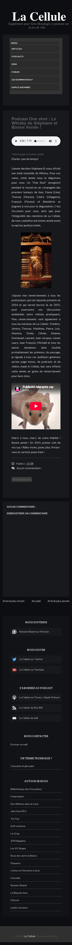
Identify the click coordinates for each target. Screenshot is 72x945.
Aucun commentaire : (29, 468)
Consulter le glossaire (22, 766)
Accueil (36, 601)
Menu (14, 43)
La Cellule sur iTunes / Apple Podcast (39, 697)
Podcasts (17, 56)
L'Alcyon (14, 900)
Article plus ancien (58, 601)
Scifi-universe (17, 825)
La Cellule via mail (28, 717)
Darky (53, 936)
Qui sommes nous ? (22, 79)
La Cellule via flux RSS (31, 707)
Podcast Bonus (22, 479)
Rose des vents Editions (23, 855)
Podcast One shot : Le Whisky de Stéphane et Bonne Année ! (34, 123)
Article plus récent (13, 601)
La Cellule (39, 16)
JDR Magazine (18, 840)
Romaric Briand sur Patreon (34, 631)
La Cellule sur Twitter (31, 659)
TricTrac (15, 818)
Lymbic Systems (19, 907)
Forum (15, 72)
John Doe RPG (18, 811)
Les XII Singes (18, 848)
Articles (17, 48)
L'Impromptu (17, 796)
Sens (14, 64)
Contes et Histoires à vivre (25, 870)
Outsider (15, 877)
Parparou (15, 863)
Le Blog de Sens (19, 892)
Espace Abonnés (21, 87)
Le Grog (14, 833)
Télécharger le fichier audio (28, 154)
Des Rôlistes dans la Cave (24, 803)
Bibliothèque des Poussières (26, 789)
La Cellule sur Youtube (31, 669)
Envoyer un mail (18, 744)
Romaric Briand (18, 885)
